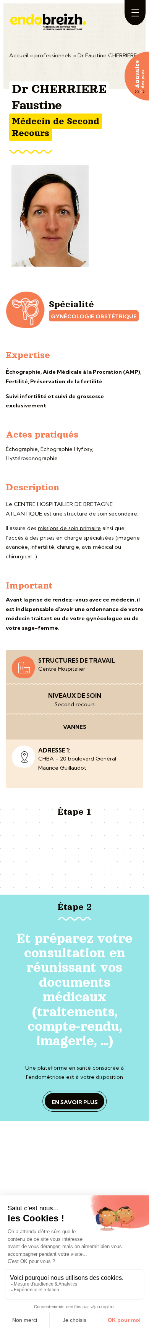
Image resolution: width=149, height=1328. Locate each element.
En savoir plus (75, 1102)
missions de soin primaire (69, 528)
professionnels (52, 55)
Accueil (18, 55)
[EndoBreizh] (49, 18)
